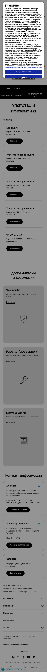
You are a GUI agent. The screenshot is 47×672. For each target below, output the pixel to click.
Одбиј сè (23, 78)
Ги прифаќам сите (23, 72)
